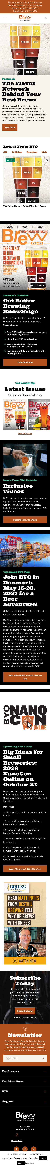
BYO (5, 1091)
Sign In (33, 1017)
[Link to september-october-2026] (15, 414)
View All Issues (25, 433)
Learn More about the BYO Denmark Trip (25, 677)
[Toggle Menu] (5, 18)
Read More (10, 127)
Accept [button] (43, 1158)
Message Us (16, 1140)
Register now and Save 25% (25, 11)
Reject (20, 1163)
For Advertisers (12, 1081)
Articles (17, 152)
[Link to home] (25, 18)
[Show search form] (45, 18)
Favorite (47, 160)
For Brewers (10, 1071)
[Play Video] (25, 460)
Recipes (32, 152)
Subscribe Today (25, 362)
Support (7, 1101)
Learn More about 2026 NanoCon (25, 868)
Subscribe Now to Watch (25, 519)
